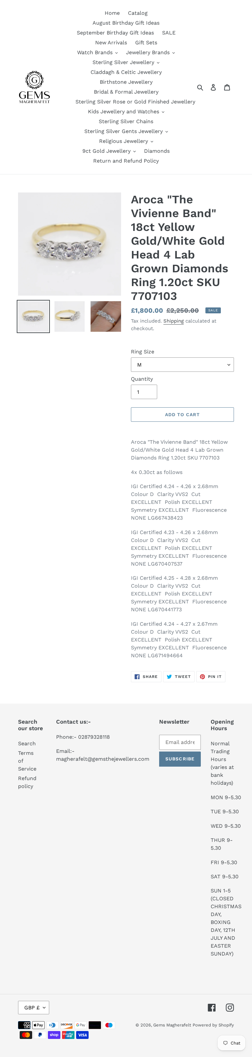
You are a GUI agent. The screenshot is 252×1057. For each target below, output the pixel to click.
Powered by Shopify (213, 1025)
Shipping (173, 321)
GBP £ (32, 1007)
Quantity (142, 379)
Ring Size (142, 352)
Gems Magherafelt (172, 1025)
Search (27, 743)
